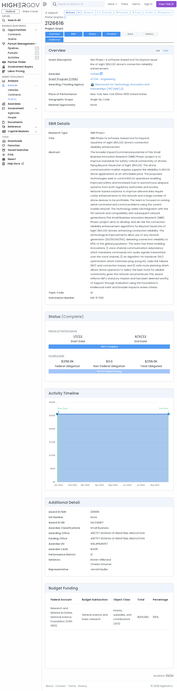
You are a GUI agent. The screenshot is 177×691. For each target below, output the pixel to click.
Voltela (94, 74)
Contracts (14, 34)
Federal (10, 11)
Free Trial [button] (165, 4)
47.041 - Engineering (102, 79)
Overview (54, 33)
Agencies (14, 113)
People (12, 117)
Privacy (82, 686)
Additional (54, 39)
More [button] (111, 4)
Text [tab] (165, 50)
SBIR (73, 33)
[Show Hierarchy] (122, 88)
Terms (72, 686)
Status (92, 33)
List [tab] (158, 50)
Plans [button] (124, 4)
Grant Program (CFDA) (63, 79)
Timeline (111, 33)
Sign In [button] (148, 4)
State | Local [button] (30, 11)
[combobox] (103, 4)
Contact (60, 686)
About (49, 686)
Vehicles (13, 90)
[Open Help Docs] (65, 17)
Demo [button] (136, 4)
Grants (12, 39)
